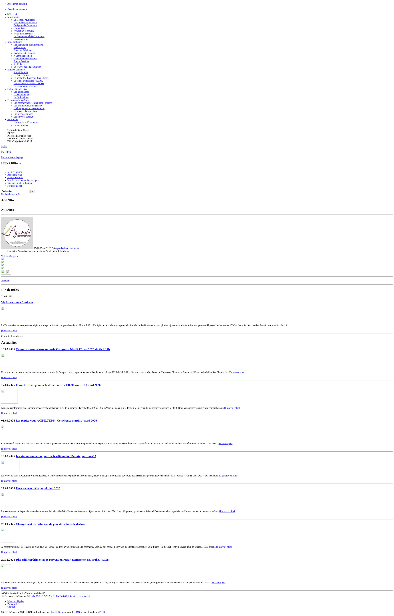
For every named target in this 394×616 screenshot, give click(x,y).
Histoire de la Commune (25, 122)
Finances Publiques (23, 50)
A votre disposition (23, 55)
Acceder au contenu (17, 3)
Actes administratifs (23, 33)
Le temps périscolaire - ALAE (28, 80)
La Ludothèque (21, 97)
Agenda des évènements (67, 248)
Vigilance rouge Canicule (17, 302)
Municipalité (13, 17)
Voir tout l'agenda (9, 256)
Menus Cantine (14, 172)
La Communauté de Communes (29, 36)
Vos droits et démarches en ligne (23, 180)
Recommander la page (12, 157)
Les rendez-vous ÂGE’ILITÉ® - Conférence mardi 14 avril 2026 (56, 420)
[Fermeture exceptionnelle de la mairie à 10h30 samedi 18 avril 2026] (9, 402)
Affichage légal (14, 174)
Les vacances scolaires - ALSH (29, 83)
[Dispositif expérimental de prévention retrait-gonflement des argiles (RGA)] (6, 577)
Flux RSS (6, 152)
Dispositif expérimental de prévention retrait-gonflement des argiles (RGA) (62, 559)
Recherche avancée (10, 194)
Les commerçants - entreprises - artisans (33, 103)
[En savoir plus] (9, 330)
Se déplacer (19, 64)
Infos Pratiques (14, 42)
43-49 (64, 596)
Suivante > (73, 596)
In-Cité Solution (58, 612)
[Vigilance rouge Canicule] (13, 320)
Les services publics (23, 114)
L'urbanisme (20, 28)
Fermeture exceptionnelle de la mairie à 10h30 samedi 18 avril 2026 (58, 385)
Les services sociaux (23, 116)
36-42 (58, 596)
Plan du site (13, 604)
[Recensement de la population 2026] (8, 506)
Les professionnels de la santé (28, 105)
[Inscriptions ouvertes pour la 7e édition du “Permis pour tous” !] (10, 470)
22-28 (45, 596)
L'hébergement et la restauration (29, 108)
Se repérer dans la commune (27, 67)
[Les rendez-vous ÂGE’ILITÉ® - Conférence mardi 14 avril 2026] (6, 438)
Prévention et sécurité (24, 31)
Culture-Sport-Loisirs (17, 89)
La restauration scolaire (25, 86)
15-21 (39, 596)
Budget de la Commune (25, 25)
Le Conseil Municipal (24, 19)
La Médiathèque (21, 94)
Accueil (5, 280)
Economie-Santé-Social (18, 100)
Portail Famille (21, 72)
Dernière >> (84, 596)
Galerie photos (21, 125)
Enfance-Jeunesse (16, 69)
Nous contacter (21, 39)
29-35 (51, 596)
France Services (21, 61)
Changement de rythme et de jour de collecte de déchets (50, 524)
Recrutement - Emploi (24, 53)
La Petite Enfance (22, 75)
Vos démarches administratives (28, 44)
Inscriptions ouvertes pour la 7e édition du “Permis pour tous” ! (56, 456)
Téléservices (20, 47)
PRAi (102, 612)
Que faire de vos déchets (25, 58)
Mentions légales (15, 601)
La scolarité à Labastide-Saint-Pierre (31, 78)
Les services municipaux (25, 22)
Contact (11, 607)
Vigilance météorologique (19, 183)
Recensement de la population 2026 (38, 488)
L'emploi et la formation (25, 111)
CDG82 (78, 612)
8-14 (33, 596)
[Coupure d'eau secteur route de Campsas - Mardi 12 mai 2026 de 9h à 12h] (8, 367)
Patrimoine (12, 119)
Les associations (21, 91)
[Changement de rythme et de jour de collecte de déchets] (8, 541)
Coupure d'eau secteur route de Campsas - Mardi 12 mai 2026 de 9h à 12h (63, 349)
